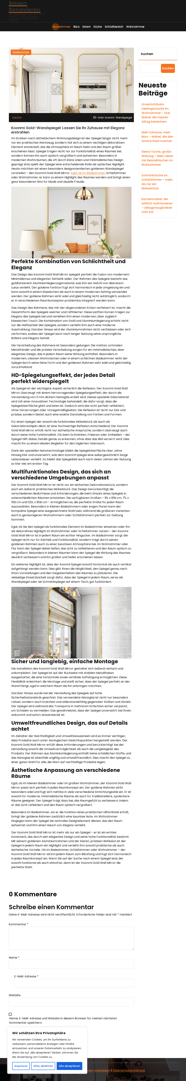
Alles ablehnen (43, 1066)
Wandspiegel (124, 117)
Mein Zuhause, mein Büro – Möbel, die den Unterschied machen (157, 136)
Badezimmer (21, 52)
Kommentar (18, 924)
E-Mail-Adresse (26, 976)
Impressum (102, 1070)
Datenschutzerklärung (129, 1070)
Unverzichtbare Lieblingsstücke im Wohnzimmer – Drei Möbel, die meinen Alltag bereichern (155, 113)
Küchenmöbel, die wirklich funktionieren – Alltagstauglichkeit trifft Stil (157, 205)
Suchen (147, 54)
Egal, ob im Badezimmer (88, 173)
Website (15, 995)
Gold (101, 117)
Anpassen (21, 1066)
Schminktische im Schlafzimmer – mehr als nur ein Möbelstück (157, 181)
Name (14, 957)
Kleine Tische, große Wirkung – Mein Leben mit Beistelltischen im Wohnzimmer (157, 158)
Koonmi (109, 117)
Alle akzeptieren (69, 1066)
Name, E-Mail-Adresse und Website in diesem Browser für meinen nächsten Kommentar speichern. (63, 1020)
